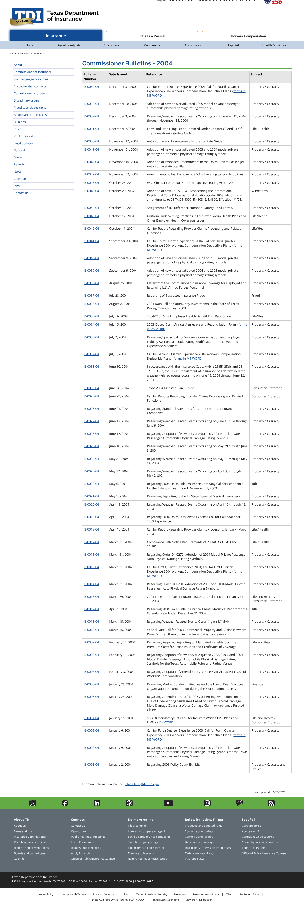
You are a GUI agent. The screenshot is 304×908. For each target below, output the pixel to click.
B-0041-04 (91, 241)
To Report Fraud (250, 894)
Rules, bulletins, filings (204, 820)
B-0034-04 (91, 324)
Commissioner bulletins (200, 831)
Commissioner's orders (30, 93)
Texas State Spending (166, 900)
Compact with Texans (73, 894)
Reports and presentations (31, 848)
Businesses (111, 45)
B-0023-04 (91, 471)
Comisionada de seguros (258, 837)
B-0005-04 (91, 697)
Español (233, 45)
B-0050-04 (91, 141)
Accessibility (45, 894)
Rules (17, 129)
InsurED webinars (82, 842)
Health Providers (274, 45)
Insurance (56, 35)
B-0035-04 (91, 316)
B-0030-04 (91, 388)
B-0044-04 (91, 208)
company (148, 831)
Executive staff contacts (30, 86)
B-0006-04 (91, 684)
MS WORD (166, 722)
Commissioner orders (199, 837)
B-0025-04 (91, 446)
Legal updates (23, 143)
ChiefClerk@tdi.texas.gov (142, 784)
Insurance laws (194, 859)
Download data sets (141, 853)
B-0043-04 (91, 216)
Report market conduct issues (147, 859)
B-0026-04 (91, 434)
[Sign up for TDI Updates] (239, 805)
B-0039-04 (91, 271)
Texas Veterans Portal (206, 894)
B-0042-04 (91, 228)
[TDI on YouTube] (168, 805)
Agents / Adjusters (70, 45)
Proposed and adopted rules (203, 826)
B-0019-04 (91, 517)
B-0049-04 (91, 149)
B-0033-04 (91, 337)
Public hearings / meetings (88, 837)
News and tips (23, 831)
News (17, 171)
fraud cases (223, 848)
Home (30, 45)
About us (20, 826)
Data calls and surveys (199, 842)
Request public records (86, 848)
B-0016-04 (91, 555)
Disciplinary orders (27, 100)
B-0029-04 (91, 396)
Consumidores (251, 826)
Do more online (141, 820)
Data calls (20, 150)
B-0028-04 (91, 409)
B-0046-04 (91, 183)
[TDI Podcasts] (129, 805)
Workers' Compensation (248, 36)
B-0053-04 (91, 104)
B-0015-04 (91, 567)
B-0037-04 (91, 296)
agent (161, 831)
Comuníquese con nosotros (260, 842)
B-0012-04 (91, 609)
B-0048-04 (91, 162)
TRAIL (229, 894)
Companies (152, 45)
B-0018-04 (91, 529)
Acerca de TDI (251, 831)
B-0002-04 (91, 748)
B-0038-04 (91, 283)
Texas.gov (180, 894)
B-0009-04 (91, 642)
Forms (18, 157)
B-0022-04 (91, 484)
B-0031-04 (91, 367)
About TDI (21, 65)
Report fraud (79, 831)
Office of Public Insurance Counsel (93, 859)
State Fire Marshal (152, 36)
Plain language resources (31, 79)
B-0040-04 (91, 258)
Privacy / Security (103, 894)
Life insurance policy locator (146, 848)
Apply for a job (80, 853)
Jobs (17, 186)
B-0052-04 (91, 116)
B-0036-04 (91, 304)
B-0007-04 (91, 672)
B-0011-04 (91, 622)
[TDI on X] (32, 805)
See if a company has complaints (149, 837)
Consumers (193, 45)
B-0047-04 (91, 174)
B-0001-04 (91, 765)
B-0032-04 (91, 354)
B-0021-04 (91, 496)
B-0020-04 (91, 504)
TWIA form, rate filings (199, 853)
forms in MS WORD (187, 359)
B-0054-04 (91, 87)
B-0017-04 (91, 542)
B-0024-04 (91, 459)
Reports (19, 164)
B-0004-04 (91, 718)
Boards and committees (30, 115)
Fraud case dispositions (30, 108)
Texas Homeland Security (151, 894)
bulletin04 (39, 53)
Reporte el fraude (253, 848)
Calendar (20, 179)
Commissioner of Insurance (33, 72)
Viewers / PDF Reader (199, 900)
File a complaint (138, 826)
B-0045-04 (91, 191)
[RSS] (271, 805)
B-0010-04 (91, 630)
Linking (125, 894)
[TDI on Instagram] (207, 805)
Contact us (21, 193)
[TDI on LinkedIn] (97, 805)
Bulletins (25, 53)
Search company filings (143, 842)
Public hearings (24, 136)
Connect (78, 820)
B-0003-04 (91, 730)
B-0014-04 (91, 584)
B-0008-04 (91, 655)
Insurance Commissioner (30, 837)
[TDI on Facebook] (65, 805)
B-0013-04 (91, 597)
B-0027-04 (91, 421)
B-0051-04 (91, 129)
